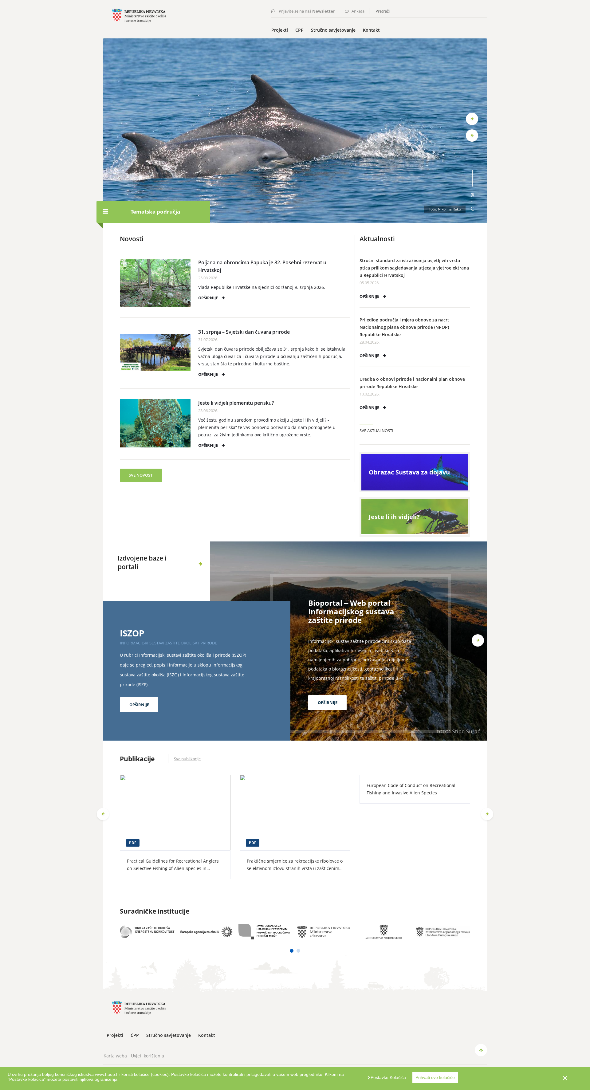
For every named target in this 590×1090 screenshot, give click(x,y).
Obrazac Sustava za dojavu (409, 472)
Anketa (358, 11)
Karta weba (115, 1056)
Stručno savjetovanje (333, 30)
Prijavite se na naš (307, 11)
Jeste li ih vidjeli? (394, 517)
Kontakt (371, 30)
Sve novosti (141, 475)
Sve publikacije (187, 758)
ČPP (299, 30)
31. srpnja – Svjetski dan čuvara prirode (244, 332)
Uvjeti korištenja (147, 1056)
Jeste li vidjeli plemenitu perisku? (236, 402)
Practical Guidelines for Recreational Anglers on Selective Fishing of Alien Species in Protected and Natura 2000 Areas (173, 868)
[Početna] (139, 15)
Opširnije (208, 298)
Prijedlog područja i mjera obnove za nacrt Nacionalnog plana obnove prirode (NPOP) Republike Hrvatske (404, 327)
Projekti (279, 30)
